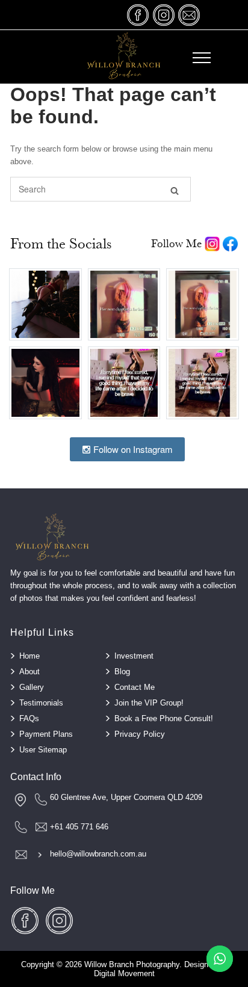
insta (163, 14)
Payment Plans (46, 734)
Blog (122, 671)
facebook (138, 14)
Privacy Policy (139, 734)
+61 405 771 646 (79, 826)
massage (189, 14)
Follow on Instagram (132, 449)
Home (29, 655)
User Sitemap (43, 749)
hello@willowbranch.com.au (98, 853)
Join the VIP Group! (149, 702)
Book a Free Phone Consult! (163, 718)
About (29, 671)
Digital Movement (124, 973)
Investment (133, 655)
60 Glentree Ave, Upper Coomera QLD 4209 (126, 797)
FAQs (29, 718)
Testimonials (41, 702)
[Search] (174, 190)
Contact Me (134, 687)
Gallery (31, 687)
